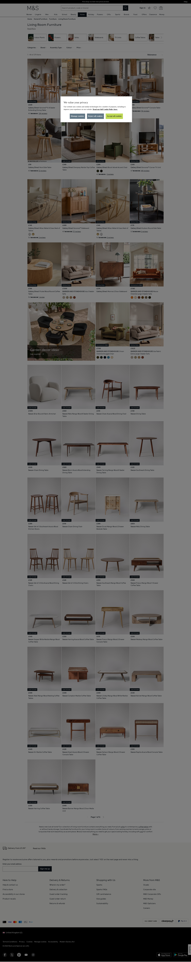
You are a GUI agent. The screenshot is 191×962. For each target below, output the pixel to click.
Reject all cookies (95, 116)
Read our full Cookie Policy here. (105, 109)
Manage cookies (77, 116)
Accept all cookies (114, 116)
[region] (96, 109)
